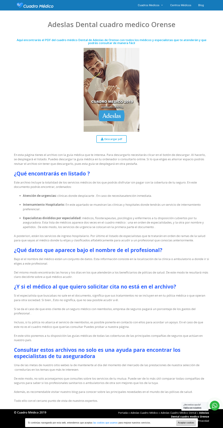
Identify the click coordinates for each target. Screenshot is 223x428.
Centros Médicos (180, 5)
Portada (123, 412)
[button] (111, 139)
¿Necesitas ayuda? (192, 406)
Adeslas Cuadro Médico (144, 412)
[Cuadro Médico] (35, 5)
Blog (201, 5)
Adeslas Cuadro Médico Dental (178, 412)
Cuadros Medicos (148, 5)
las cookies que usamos (105, 422)
